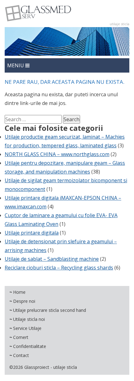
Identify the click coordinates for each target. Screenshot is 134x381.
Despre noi (24, 301)
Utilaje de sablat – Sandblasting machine (52, 258)
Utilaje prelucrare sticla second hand (49, 310)
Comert (20, 337)
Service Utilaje (27, 328)
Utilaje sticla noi (29, 319)
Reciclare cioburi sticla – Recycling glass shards (59, 267)
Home (19, 292)
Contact (21, 355)
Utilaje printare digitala (32, 232)
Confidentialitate (29, 346)
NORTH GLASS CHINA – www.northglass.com (57, 154)
